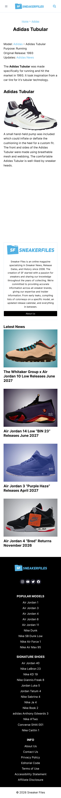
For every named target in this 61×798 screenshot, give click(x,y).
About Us (30, 746)
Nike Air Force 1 (30, 641)
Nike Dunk (30, 630)
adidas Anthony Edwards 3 (30, 713)
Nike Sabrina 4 (30, 696)
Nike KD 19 (30, 674)
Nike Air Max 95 (30, 647)
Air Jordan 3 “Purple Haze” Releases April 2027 (27, 488)
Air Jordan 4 (31, 613)
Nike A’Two (30, 719)
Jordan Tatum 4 (30, 691)
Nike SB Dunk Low (30, 636)
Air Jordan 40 (31, 663)
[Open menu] (6, 6)
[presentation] (30, 348)
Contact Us (30, 752)
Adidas (35, 21)
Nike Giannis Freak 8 (30, 680)
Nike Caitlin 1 (30, 730)
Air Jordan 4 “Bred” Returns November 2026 (27, 543)
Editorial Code (30, 763)
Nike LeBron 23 (30, 668)
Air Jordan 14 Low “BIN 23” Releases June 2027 (27, 433)
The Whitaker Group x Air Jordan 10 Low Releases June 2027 (29, 376)
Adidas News (25, 57)
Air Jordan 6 (31, 619)
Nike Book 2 (30, 708)
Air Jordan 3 (31, 608)
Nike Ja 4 (30, 702)
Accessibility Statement (30, 774)
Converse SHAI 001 (30, 724)
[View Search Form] (54, 6)
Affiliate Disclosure (30, 780)
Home (25, 21)
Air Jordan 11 (30, 625)
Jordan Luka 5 (30, 685)
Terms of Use (30, 768)
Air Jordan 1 (30, 602)
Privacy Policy (30, 757)
